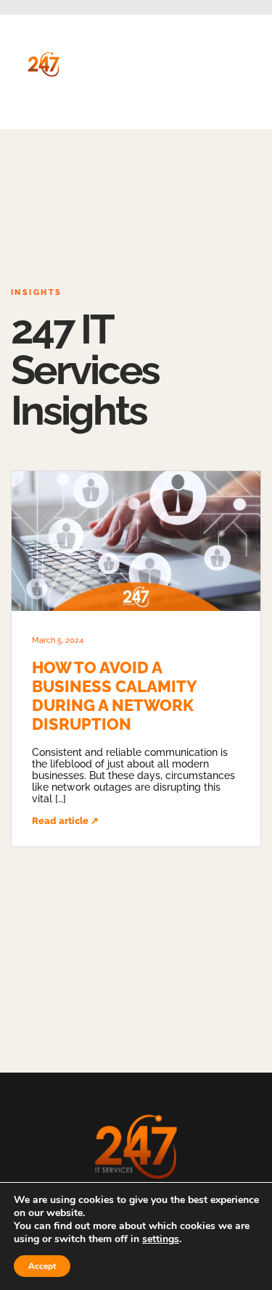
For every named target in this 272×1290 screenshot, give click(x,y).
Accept (42, 1266)
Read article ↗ (65, 820)
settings (160, 1239)
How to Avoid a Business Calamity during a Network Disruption (114, 695)
